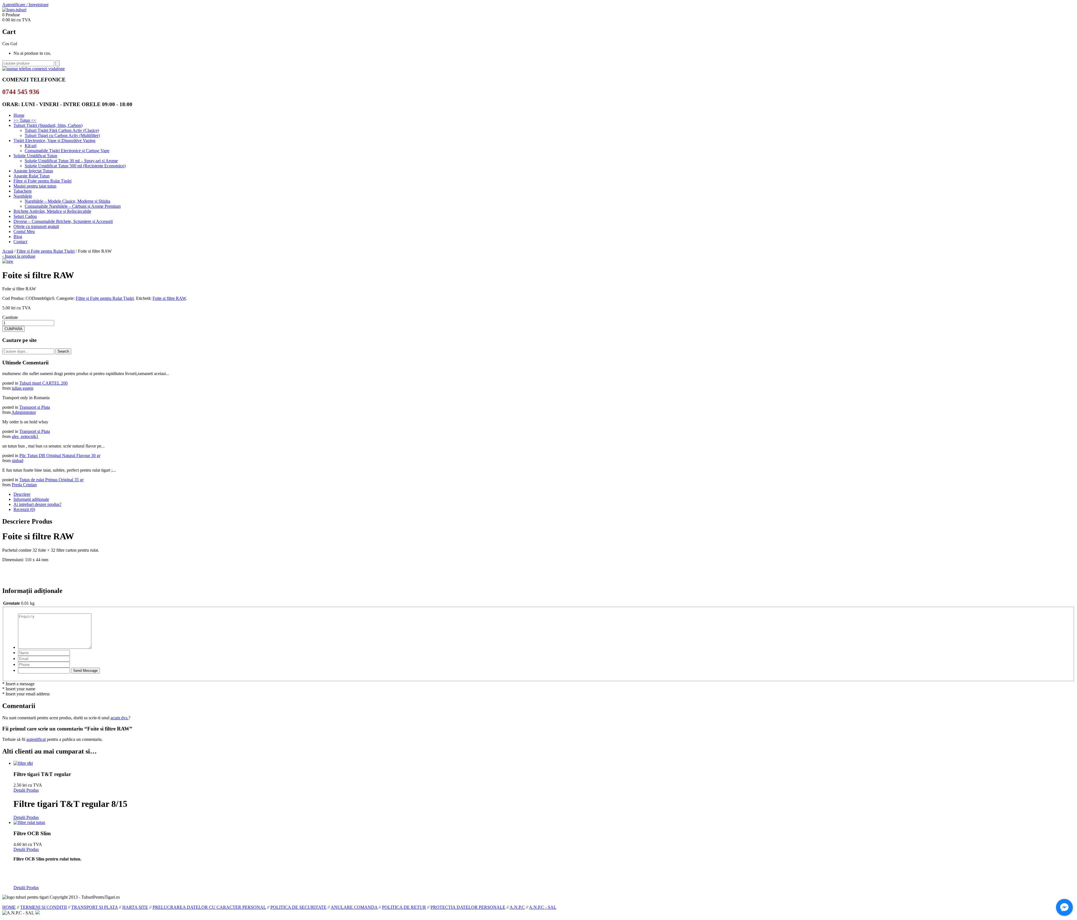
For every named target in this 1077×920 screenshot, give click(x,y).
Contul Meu (24, 231)
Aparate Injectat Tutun (33, 170)
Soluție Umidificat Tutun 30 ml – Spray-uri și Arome (71, 160)
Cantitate (10, 317)
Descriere (21, 494)
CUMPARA (13, 329)
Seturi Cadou (25, 216)
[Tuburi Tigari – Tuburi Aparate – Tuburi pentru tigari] (14, 9)
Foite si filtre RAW (169, 298)
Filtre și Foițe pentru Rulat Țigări (42, 181)
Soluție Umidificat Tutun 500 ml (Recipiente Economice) (75, 165)
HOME (9, 907)
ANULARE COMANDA (354, 907)
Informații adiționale (31, 499)
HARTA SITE (135, 907)
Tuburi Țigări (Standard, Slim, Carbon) (47, 125)
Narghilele (22, 196)
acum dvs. (119, 717)
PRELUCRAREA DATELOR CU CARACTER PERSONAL (209, 907)
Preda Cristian (24, 484)
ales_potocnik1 (25, 436)
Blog (17, 236)
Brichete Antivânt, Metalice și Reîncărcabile (52, 211)
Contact (20, 241)
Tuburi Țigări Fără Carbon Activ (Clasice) (62, 130)
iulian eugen (22, 388)
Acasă (7, 251)
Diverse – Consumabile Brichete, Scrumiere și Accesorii (63, 221)
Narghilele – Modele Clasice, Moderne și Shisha (67, 201)
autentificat (36, 739)
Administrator (23, 412)
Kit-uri (30, 145)
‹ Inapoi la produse (18, 256)
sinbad (17, 460)
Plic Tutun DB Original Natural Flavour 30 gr (59, 455)
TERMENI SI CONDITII (43, 907)
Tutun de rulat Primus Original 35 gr (51, 479)
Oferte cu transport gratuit (36, 226)
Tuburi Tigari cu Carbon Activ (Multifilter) (62, 135)
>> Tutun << (24, 120)
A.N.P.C (517, 907)
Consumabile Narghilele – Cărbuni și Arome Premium (73, 206)
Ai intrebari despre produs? (37, 504)
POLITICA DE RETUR (404, 907)
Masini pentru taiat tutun (34, 186)
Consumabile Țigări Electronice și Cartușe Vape (67, 150)
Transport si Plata (34, 407)
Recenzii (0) (24, 509)
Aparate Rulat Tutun (31, 176)
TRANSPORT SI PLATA (94, 907)
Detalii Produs (26, 790)
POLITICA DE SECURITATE (298, 907)
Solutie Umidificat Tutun (35, 155)
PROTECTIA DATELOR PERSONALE (468, 907)
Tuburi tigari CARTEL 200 (43, 383)
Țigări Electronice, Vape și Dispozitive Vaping (54, 140)
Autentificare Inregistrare (25, 4)
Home (18, 115)
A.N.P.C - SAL (542, 907)
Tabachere (22, 191)
